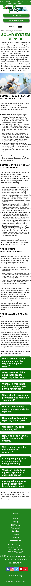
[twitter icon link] (16, 569)
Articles (15, 531)
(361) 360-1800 (16, 15)
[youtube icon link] (21, 569)
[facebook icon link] (8, 569)
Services (15, 525)
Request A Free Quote (16, 20)
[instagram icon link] (12, 569)
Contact (15, 537)
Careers (15, 534)
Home (2, 31)
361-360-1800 (9, 1)
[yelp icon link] (25, 569)
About (15, 521)
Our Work (15, 528)
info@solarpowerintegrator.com (15, 556)
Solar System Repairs (15, 37)
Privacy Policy (15, 575)
